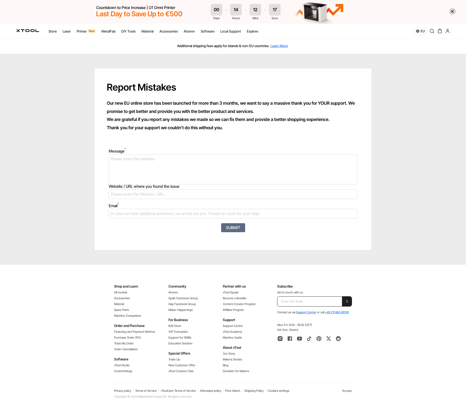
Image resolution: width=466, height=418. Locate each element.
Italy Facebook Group (182, 304)
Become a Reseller (235, 298)
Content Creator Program (239, 304)
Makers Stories (232, 359)
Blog (225, 365)
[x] (329, 338)
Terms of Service (146, 390)
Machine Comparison (127, 315)
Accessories (122, 298)
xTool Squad (230, 292)
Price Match (232, 390)
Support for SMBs (179, 337)
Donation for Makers (236, 371)
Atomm (173, 292)
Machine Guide (232, 337)
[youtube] (299, 338)
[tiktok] (309, 338)
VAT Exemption (178, 331)
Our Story (229, 353)
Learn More (279, 46)
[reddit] (338, 338)
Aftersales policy (210, 390)
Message (117, 151)
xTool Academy (232, 331)
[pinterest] (319, 338)
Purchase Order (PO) (127, 337)
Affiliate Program (233, 310)
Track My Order (124, 343)
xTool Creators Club (180, 371)
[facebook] (290, 338)
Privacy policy (122, 390)
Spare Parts (121, 310)
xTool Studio (122, 365)
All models (120, 292)
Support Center (233, 326)
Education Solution (180, 343)
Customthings (123, 371)
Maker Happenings (180, 310)
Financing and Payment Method (134, 331)
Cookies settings (278, 390)
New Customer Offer (181, 365)
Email (114, 206)
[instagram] (280, 338)
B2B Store (174, 326)
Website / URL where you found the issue (144, 186)
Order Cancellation (126, 349)
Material (119, 304)
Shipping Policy (254, 390)
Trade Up (174, 359)
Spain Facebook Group (183, 298)
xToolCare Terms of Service (178, 390)
